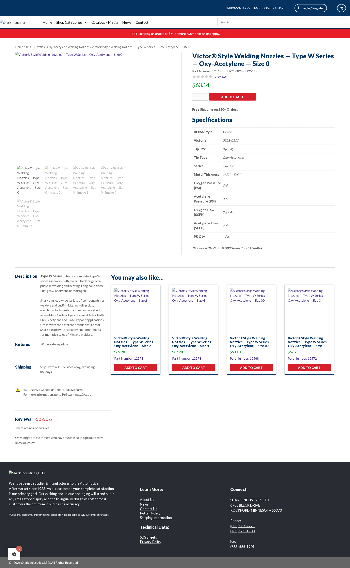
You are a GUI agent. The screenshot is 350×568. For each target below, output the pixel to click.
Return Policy (150, 513)
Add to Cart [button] (135, 368)
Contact (142, 22)
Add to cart (232, 97)
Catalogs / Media (104, 22)
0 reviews (220, 76)
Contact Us (148, 509)
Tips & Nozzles (35, 47)
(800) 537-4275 (242, 526)
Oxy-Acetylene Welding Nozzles (68, 47)
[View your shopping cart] (341, 8)
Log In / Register (312, 8)
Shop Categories (69, 22)
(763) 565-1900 (242, 531)
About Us (147, 499)
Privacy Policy (150, 542)
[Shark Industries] (13, 22)
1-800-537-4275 (238, 8)
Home (47, 22)
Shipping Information (156, 517)
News (126, 22)
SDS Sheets (148, 537)
